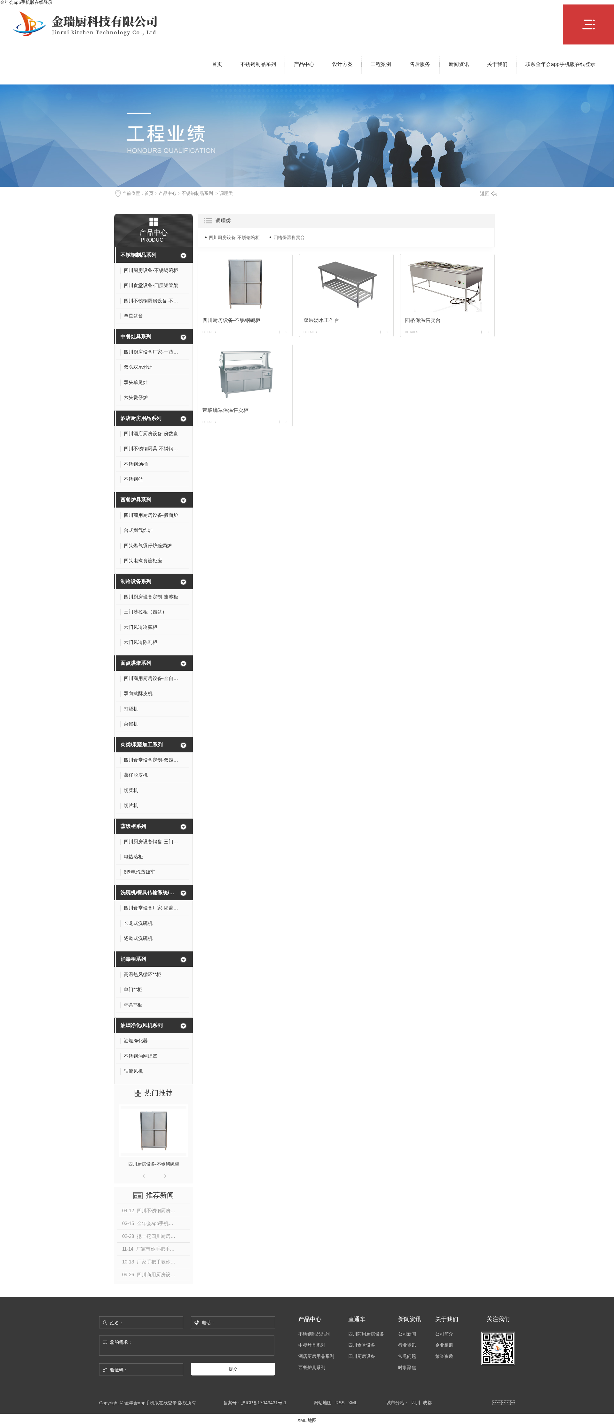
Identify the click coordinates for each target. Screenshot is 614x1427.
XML (353, 1402)
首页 (149, 193)
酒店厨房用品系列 (141, 418)
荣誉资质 (444, 1356)
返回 (485, 193)
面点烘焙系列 (136, 663)
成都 (427, 1402)
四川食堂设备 (361, 1345)
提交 (233, 1369)
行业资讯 (407, 1345)
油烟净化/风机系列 (142, 1025)
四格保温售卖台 (289, 237)
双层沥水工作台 (321, 320)
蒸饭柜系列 (133, 826)
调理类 (226, 193)
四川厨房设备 (361, 1356)
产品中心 (168, 193)
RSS (339, 1402)
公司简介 (444, 1334)
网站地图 (323, 1402)
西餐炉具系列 (136, 499)
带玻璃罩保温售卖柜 (225, 410)
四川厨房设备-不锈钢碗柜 (153, 1163)
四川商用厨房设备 (366, 1334)
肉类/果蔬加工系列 (142, 744)
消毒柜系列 (133, 959)
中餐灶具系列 (136, 336)
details (209, 332)
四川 (415, 1402)
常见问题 (407, 1356)
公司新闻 (407, 1334)
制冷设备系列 (136, 581)
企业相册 (444, 1345)
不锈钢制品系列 (197, 193)
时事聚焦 (407, 1367)
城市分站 (395, 1402)
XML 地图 (307, 1420)
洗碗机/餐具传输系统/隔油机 (149, 892)
